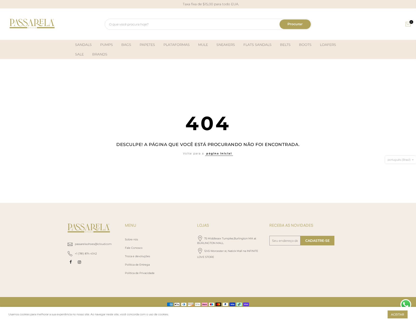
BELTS (285, 45)
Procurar (295, 24)
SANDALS (83, 45)
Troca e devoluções (137, 256)
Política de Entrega (137, 264)
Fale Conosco (134, 247)
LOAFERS (328, 45)
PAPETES (147, 45)
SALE (79, 54)
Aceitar (397, 314)
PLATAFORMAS (176, 45)
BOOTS (305, 45)
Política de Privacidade (140, 273)
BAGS (126, 45)
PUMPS (106, 45)
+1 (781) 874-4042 (86, 253)
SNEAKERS (225, 45)
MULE (203, 45)
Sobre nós (131, 239)
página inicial (219, 153)
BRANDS (99, 54)
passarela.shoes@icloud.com (93, 244)
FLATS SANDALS (257, 45)
